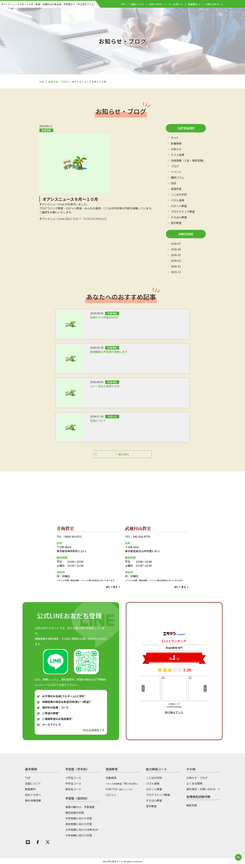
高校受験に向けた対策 (78, 824)
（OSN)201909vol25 (94, 219)
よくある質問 (194, 783)
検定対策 (191, 805)
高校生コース (73, 789)
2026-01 (176, 266)
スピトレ (111, 795)
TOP (122, 4)
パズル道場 (177, 200)
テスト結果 (177, 155)
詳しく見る (112, 587)
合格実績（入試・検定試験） (188, 160)
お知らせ (176, 149)
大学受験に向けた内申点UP (81, 830)
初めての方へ (156, 4)
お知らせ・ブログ (58, 81)
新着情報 (176, 143)
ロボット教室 (179, 206)
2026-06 (176, 249)
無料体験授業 (33, 800)
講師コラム (177, 177)
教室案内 (192, 4)
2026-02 (176, 261)
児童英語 (111, 778)
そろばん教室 (179, 217)
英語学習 (176, 189)
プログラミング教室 (183, 211)
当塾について (137, 4)
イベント (176, 172)
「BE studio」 (122, 783)
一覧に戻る (122, 454)
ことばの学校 (179, 194)
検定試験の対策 (74, 813)
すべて (174, 138)
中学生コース (73, 783)
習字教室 (176, 223)
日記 (173, 183)
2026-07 (176, 244)
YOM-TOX (120, 789)
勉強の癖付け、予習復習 (79, 807)
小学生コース (73, 778)
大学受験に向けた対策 (78, 835)
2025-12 (176, 272)
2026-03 (176, 255)
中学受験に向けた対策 (78, 818)
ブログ (175, 166)
